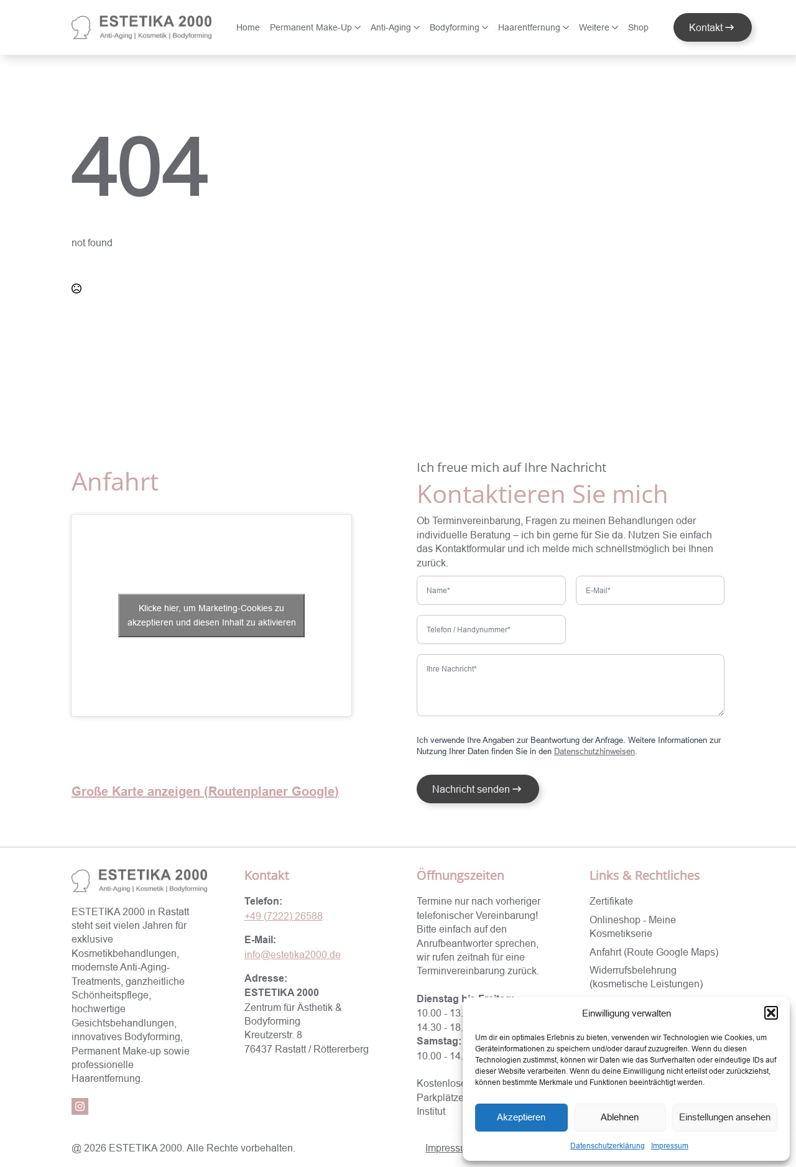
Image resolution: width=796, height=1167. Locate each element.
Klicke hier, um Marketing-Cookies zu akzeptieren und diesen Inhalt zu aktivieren (211, 615)
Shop (638, 27)
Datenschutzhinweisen (594, 751)
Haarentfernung (529, 27)
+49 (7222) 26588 (283, 915)
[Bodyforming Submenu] (486, 27)
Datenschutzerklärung (607, 1145)
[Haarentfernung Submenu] (567, 27)
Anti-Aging (391, 27)
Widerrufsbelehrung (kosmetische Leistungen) (646, 976)
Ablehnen (620, 1117)
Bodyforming (454, 27)
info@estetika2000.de (292, 954)
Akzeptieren (521, 1117)
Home (248, 27)
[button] (771, 1013)
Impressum (669, 1145)
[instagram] (80, 1106)
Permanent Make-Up (311, 27)
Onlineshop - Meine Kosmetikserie (633, 926)
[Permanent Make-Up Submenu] (359, 27)
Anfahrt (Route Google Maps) (654, 951)
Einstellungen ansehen (725, 1117)
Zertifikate (611, 900)
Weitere (594, 27)
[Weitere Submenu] (616, 27)
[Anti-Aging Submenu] (418, 27)
